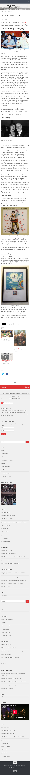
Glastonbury (11, 586)
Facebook (3, 663)
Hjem (3, 450)
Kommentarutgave (6, 560)
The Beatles (5, 538)
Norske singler (6, 473)
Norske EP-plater (7, 476)
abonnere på (23, 413)
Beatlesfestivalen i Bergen (6, 360)
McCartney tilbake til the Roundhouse (10, 563)
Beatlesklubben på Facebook (8, 515)
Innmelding (4, 456)
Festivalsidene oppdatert (6, 337)
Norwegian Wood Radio (7, 460)
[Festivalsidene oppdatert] (7, 333)
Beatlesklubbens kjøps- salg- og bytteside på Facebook (14, 522)
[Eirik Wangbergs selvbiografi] (20, 338)
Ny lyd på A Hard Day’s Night (9, 553)
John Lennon (5, 528)
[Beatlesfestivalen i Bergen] (7, 356)
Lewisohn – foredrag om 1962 (15, 577)
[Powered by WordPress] (11, 767)
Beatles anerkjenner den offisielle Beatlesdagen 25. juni (14, 556)
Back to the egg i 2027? (7, 550)
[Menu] (28, 2)
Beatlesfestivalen (6, 11)
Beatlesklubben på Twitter (8, 518)
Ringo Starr (4, 535)
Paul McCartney (6, 531)
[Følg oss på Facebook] (26, 387)
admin (4, 17)
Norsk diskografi (6, 466)
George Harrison (6, 525)
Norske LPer (6, 469)
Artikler (4, 463)
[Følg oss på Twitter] (28, 387)
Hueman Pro (21, 767)
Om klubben (5, 453)
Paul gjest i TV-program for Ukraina (15, 583)
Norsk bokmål (6, 402)
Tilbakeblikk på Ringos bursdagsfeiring (17, 580)
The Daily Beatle (6, 541)
